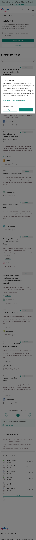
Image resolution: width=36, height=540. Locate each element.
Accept (26, 110)
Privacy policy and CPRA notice (11, 100)
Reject (10, 110)
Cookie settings (8, 106)
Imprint (23, 100)
